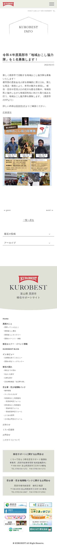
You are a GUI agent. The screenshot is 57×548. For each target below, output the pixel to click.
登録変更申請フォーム (14, 411)
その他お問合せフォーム (13, 419)
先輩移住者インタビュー (13, 358)
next (48, 210)
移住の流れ (7, 367)
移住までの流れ (10, 370)
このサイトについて (11, 440)
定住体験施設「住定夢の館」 (15, 381)
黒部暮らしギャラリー (12, 335)
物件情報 (7, 390)
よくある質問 (9, 415)
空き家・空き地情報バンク (14, 387)
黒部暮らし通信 (10, 331)
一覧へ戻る (28, 220)
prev (8, 210)
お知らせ (6, 424)
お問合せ (6, 434)
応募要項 (7, 112)
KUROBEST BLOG (11, 349)
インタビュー (8, 354)
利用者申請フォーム (13, 401)
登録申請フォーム (12, 408)
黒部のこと (7, 324)
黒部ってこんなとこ (11, 327)
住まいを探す (9, 374)
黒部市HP (20, 106)
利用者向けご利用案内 (12, 398)
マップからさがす (10, 394)
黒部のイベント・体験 (12, 338)
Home (6, 318)
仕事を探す (8, 378)
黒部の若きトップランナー (14, 361)
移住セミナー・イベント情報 (15, 344)
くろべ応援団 (8, 429)
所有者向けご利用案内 (12, 405)
